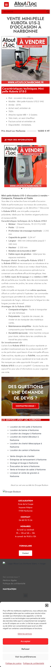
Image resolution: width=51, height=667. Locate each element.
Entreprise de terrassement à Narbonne (28, 459)
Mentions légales (10, 580)
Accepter (25, 641)
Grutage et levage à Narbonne (24, 463)
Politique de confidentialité (33, 663)
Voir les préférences (25, 656)
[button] (46, 605)
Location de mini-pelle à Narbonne (26, 427)
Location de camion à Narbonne (25, 450)
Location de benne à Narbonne (24, 430)
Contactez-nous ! (25, 406)
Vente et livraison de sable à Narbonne (28, 469)
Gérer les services (25, 634)
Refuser (26, 649)
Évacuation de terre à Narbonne (25, 466)
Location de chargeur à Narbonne (25, 433)
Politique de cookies (14, 663)
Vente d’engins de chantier (22, 456)
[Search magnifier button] (48, 12)
